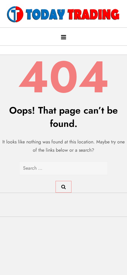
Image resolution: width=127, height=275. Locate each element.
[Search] (63, 187)
